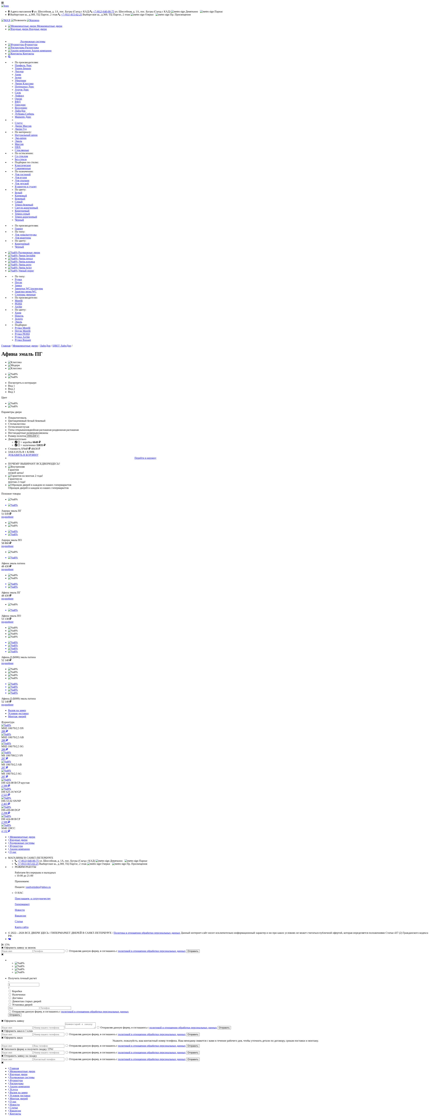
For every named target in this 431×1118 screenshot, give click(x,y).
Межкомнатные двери (25, 345)
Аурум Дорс (22, 89)
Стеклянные (22, 150)
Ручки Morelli (22, 327)
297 (3, 758)
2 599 (4, 785)
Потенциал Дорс (24, 86)
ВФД (18, 101)
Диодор (19, 71)
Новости (20, 910)
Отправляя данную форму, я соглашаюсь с (127, 951)
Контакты (15, 1113)
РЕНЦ (18, 303)
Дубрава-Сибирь (24, 113)
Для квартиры (23, 237)
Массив (19, 144)
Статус (19, 122)
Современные (23, 168)
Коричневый (22, 210)
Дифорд (19, 95)
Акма (18, 74)
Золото (19, 318)
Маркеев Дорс (23, 116)
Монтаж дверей (18, 1098)
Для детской (22, 183)
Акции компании (19, 849)
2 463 (4, 803)
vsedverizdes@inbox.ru (38, 887)
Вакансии (20, 915)
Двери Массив (23, 126)
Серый (19, 201)
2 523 (4, 794)
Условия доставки (19, 1095)
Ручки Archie (22, 337)
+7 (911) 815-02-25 (71, 14)
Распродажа (16, 1083)
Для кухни (21, 177)
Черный (19, 219)
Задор (18, 77)
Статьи (19, 921)
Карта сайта (21, 927)
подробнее (7, 516)
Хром (18, 312)
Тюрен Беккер (23, 68)
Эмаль (18, 141)
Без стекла (21, 159)
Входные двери (18, 840)
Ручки (18, 279)
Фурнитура (16, 846)
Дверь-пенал (25, 258)
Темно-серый (22, 213)
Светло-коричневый (26, 207)
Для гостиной (23, 174)
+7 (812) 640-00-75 (103, 11)
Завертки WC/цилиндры (29, 288)
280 (3, 731)
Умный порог (26, 270)
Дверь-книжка (26, 261)
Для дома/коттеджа (26, 234)
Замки (18, 285)
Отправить (193, 951)
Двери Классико (24, 83)
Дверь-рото (24, 264)
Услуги (13, 1089)
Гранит (19, 228)
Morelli (19, 300)
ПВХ (18, 147)
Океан (18, 98)
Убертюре (20, 80)
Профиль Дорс (23, 65)
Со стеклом (21, 156)
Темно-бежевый (24, 204)
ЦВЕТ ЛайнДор (62, 345)
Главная (5, 345)
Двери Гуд (21, 129)
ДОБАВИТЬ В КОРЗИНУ (23, 454)
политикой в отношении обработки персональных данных (152, 951)
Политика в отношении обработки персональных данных (147, 932)
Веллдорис (21, 107)
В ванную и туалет (26, 186)
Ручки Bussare (23, 340)
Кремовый (21, 195)
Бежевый (20, 198)
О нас (12, 852)
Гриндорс (20, 104)
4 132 (4, 831)
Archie (18, 306)
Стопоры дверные (25, 294)
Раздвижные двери (29, 252)
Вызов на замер (18, 1092)
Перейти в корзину (145, 458)
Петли (18, 282)
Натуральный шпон (26, 135)
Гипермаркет (22, 904)
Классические (23, 165)
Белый (18, 192)
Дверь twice (25, 267)
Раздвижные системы (22, 843)
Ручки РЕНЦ (22, 334)
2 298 (4, 813)
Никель (19, 315)
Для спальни (22, 180)
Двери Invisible (26, 255)
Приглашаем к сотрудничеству (33, 898)
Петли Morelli (22, 330)
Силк (18, 92)
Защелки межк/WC (26, 291)
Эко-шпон (20, 138)
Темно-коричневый (26, 216)
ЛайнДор (20, 110)
